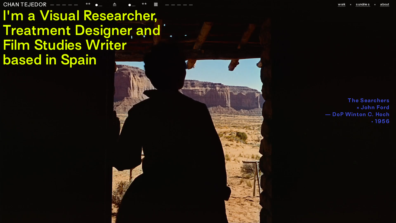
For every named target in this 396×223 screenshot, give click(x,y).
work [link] (342, 4)
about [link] (384, 4)
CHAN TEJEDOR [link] (24, 5)
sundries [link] (363, 4)
